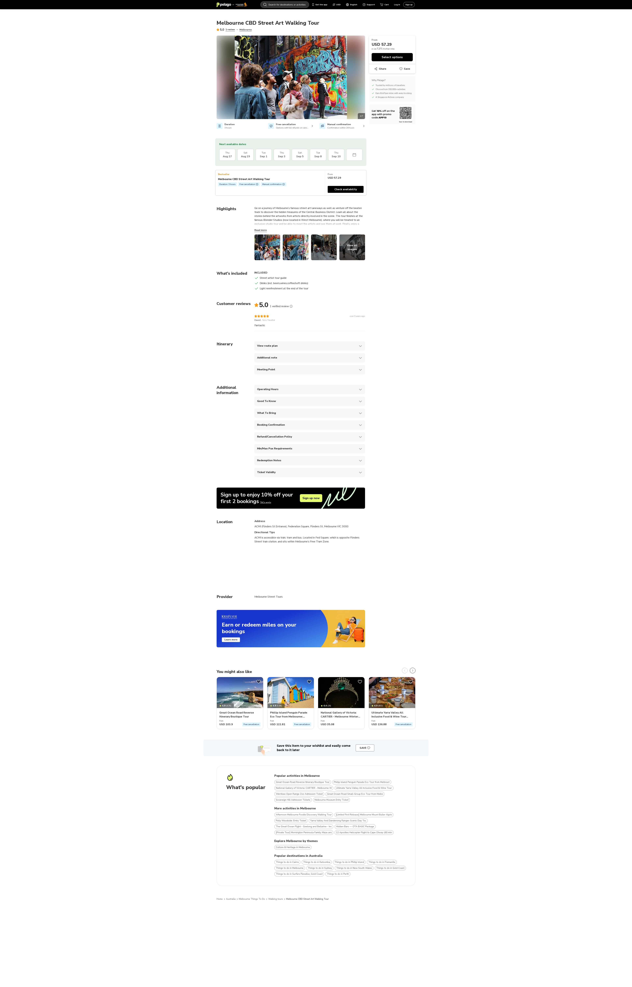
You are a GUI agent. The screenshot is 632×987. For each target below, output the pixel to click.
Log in (397, 4)
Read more (260, 230)
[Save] (258, 681)
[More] (291, 306)
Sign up (409, 4)
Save (407, 69)
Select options (392, 57)
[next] (412, 670)
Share (382, 69)
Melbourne (245, 29)
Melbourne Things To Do (252, 899)
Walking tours (275, 899)
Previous (214, 78)
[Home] (232, 4)
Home (220, 899)
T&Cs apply (265, 502)
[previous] (405, 670)
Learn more (230, 639)
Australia (231, 899)
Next (367, 78)
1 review (230, 29)
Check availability (345, 189)
